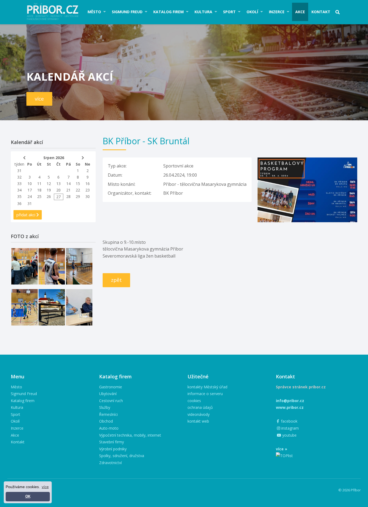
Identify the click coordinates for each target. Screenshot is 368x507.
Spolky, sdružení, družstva (121, 455)
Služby (104, 407)
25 (39, 196)
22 (78, 190)
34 (19, 190)
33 (19, 183)
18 (39, 190)
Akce (300, 11)
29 (78, 196)
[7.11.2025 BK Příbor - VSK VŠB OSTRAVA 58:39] (24, 307)
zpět (116, 279)
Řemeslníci (108, 414)
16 (87, 183)
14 (68, 183)
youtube (289, 435)
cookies (194, 400)
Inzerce (276, 11)
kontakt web (198, 421)
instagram (289, 428)
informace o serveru (205, 393)
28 (68, 196)
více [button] (45, 487)
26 (49, 196)
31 (19, 170)
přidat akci (26, 214)
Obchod (106, 421)
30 (87, 196)
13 (58, 183)
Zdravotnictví (110, 462)
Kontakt (320, 11)
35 (19, 196)
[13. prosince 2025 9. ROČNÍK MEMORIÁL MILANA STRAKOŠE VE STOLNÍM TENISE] (79, 266)
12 (49, 183)
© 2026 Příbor (349, 490)
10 (29, 183)
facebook (288, 421)
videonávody (199, 414)
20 (58, 190)
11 (39, 183)
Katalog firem (168, 11)
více (39, 98)
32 (19, 177)
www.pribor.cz (290, 407)
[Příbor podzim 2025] (52, 307)
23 (87, 190)
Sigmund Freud (127, 11)
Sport (229, 11)
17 (29, 190)
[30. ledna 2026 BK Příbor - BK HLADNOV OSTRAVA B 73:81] (24, 266)
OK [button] (27, 496)
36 (19, 203)
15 (78, 183)
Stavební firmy (111, 441)
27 (58, 196)
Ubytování (108, 393)
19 (49, 190)
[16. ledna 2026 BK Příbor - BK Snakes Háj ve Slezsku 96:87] (52, 266)
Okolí (252, 11)
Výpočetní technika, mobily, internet (130, 435)
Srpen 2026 (53, 157)
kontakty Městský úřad (207, 386)
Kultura (203, 11)
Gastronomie (110, 386)
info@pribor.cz (290, 400)
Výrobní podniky (113, 448)
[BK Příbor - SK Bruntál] (307, 161)
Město (94, 11)
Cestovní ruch (111, 400)
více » (281, 448)
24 (29, 196)
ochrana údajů (200, 407)
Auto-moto (109, 428)
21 (68, 190)
